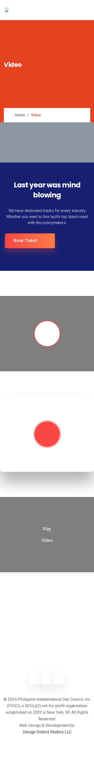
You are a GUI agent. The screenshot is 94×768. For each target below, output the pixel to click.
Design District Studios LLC (47, 732)
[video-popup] (47, 142)
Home (20, 115)
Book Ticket (25, 240)
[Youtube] (58, 678)
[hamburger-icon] (80, 10)
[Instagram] (47, 678)
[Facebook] (35, 678)
